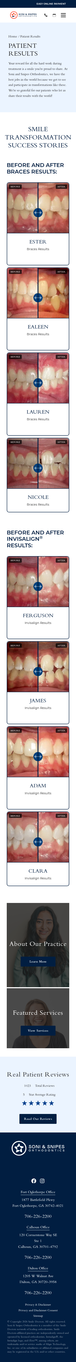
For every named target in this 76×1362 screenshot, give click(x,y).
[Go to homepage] (23, 15)
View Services (38, 1030)
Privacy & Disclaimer (38, 1304)
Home (12, 36)
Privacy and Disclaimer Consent (38, 1310)
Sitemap (38, 1316)
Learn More (38, 961)
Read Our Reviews (38, 1119)
